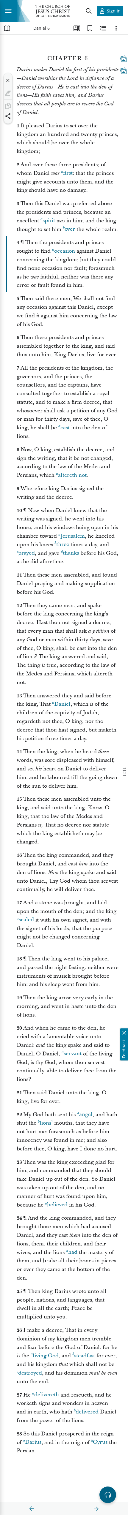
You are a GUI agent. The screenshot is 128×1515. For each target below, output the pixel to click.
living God (46, 1355)
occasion (64, 251)
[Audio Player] (107, 1494)
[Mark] (8, 93)
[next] (96, 1509)
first (68, 173)
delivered (87, 1412)
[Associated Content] (123, 58)
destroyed (30, 1373)
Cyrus (100, 1442)
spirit (49, 220)
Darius (33, 1442)
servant (73, 1054)
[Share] (8, 116)
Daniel (62, 704)
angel (86, 1114)
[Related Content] (103, 28)
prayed (26, 553)
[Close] (8, 80)
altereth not (72, 475)
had (72, 1252)
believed (57, 1205)
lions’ (46, 1123)
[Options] (116, 28)
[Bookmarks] (90, 28)
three (62, 544)
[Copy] (8, 106)
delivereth (46, 1395)
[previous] (32, 1509)
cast (65, 427)
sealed (26, 920)
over (70, 229)
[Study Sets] (77, 28)
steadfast (84, 1355)
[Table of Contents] (7, 28)
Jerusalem (72, 536)
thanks (71, 553)
